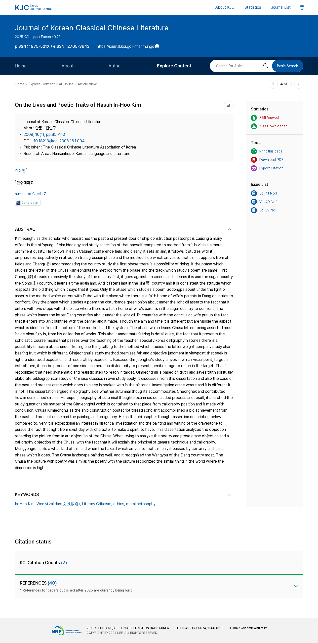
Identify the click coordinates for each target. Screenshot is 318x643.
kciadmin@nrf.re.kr (254, 628)
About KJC (224, 7)
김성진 (20, 170)
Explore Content (174, 65)
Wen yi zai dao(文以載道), (59, 503)
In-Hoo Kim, (25, 503)
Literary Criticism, (97, 503)
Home (21, 65)
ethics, (119, 503)
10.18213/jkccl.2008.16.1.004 (59, 141)
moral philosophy (141, 503)
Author (115, 65)
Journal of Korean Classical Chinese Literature (91, 27)
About (67, 65)
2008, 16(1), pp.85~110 (44, 134)
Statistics (252, 7)
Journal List (281, 7)
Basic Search (287, 66)
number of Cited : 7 (30, 194)
